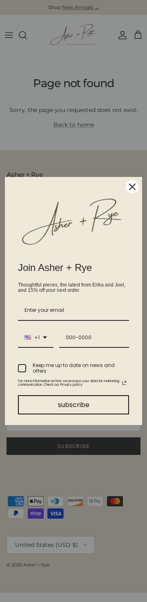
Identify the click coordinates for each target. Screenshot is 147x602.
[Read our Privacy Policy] (124, 383)
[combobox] (35, 338)
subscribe (73, 405)
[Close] (132, 187)
